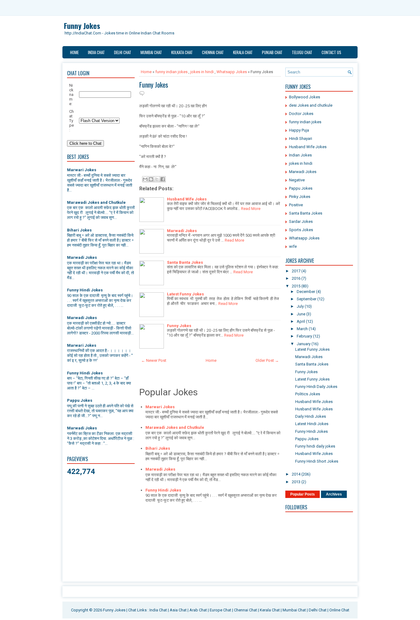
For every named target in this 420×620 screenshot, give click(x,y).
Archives (334, 494)
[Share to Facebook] (163, 179)
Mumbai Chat (151, 52)
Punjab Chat (272, 52)
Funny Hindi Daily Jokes (316, 386)
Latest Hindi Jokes (311, 423)
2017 (296, 271)
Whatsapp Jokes (231, 71)
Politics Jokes (307, 394)
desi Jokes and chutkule (310, 105)
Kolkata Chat (182, 52)
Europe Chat (220, 610)
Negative (297, 180)
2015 (296, 286)
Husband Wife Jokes (187, 199)
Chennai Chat (213, 52)
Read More (250, 208)
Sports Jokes (301, 229)
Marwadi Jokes (82, 257)
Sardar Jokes (301, 221)
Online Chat (339, 610)
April (301, 321)
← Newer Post (153, 360)
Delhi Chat (122, 52)
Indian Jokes (300, 155)
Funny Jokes (82, 25)
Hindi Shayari (300, 138)
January (304, 344)
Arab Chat (198, 610)
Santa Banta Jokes (185, 262)
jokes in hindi (202, 71)
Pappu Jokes (79, 400)
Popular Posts (302, 494)
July (301, 306)
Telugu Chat (302, 52)
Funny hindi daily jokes (315, 446)
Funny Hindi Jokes (85, 290)
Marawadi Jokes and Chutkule (96, 202)
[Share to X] (157, 179)
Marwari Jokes (81, 170)
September (307, 299)
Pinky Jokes (299, 196)
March (303, 328)
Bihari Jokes (79, 230)
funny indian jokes (171, 71)
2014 (296, 474)
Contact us (331, 52)
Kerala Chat (243, 52)
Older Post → (267, 360)
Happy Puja (299, 130)
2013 (296, 482)
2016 (296, 278)
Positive (296, 205)
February (305, 336)
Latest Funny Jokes (185, 294)
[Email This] (145, 179)
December (306, 291)
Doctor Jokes (301, 113)
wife (293, 246)
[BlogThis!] (151, 179)
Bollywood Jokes (304, 97)
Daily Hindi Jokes (310, 416)
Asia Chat (178, 610)
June (301, 314)
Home (74, 52)
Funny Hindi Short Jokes (316, 461)
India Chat (96, 52)
